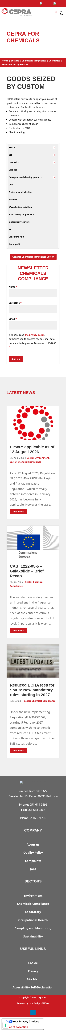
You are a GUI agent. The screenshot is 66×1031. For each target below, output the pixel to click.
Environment (33, 896)
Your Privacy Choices (25, 1021)
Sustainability (33, 936)
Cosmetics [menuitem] (14, 162)
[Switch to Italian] (58, 3)
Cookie (33, 963)
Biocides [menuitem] (13, 169)
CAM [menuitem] (11, 184)
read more (18, 511)
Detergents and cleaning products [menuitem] (25, 177)
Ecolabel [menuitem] (13, 199)
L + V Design (34, 1003)
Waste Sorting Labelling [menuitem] (20, 207)
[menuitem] (54, 147)
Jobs (33, 869)
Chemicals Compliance (33, 904)
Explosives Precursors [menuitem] (19, 222)
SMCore (45, 1003)
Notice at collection (16, 1027)
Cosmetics (54, 60)
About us (33, 844)
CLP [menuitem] (10, 155)
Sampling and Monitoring (33, 928)
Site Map (33, 979)
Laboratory (33, 912)
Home (5, 60)
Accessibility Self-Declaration (33, 987)
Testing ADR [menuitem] (14, 244)
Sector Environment (38, 457)
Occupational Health (33, 920)
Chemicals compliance (34, 60)
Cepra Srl (42, 997)
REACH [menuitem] (12, 147)
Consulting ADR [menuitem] (16, 236)
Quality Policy (33, 852)
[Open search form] (56, 12)
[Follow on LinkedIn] (33, 1012)
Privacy (33, 971)
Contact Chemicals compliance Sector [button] (33, 256)
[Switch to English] (45, 3)
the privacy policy (34, 334)
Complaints (33, 861)
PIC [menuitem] (10, 229)
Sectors (15, 60)
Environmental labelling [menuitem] (20, 192)
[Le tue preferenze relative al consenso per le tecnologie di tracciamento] (6, 1025)
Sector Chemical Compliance (25, 461)
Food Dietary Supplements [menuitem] (21, 214)
